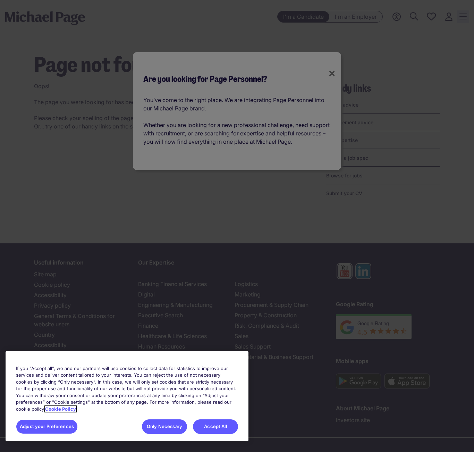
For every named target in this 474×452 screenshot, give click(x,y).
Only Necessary (164, 426)
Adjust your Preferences (47, 426)
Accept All (215, 426)
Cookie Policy (60, 409)
